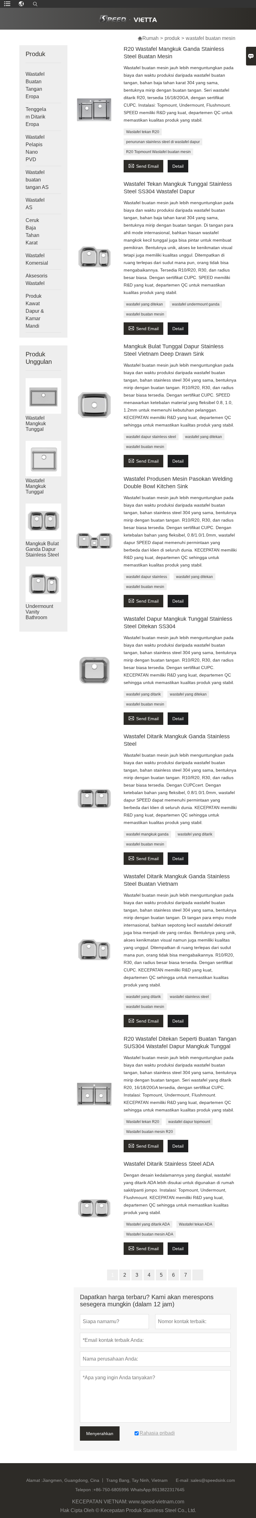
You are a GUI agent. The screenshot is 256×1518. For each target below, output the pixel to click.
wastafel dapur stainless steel (151, 437)
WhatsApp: (141, 1489)
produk (172, 38)
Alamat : (34, 1480)
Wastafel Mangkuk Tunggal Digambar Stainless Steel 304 (42, 492)
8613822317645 (168, 1489)
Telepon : (84, 1489)
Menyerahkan (99, 1433)
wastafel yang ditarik (143, 694)
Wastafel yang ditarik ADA (148, 1224)
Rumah (150, 38)
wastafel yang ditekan (144, 304)
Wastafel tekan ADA (195, 1224)
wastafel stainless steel (189, 997)
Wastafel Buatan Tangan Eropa (35, 85)
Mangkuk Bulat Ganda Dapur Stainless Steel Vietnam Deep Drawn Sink (42, 555)
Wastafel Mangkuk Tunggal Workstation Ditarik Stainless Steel (42, 429)
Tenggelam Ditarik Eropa (36, 117)
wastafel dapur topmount (189, 1122)
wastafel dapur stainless (146, 577)
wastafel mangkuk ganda (147, 834)
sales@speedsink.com (213, 1480)
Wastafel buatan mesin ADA (149, 1234)
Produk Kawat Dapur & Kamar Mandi (35, 311)
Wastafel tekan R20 (142, 132)
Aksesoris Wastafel (36, 279)
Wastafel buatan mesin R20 (149, 1132)
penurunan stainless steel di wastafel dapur (163, 142)
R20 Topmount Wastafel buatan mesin (158, 152)
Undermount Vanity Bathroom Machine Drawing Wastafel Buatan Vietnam (43, 618)
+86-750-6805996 (111, 1489)
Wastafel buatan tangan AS (37, 180)
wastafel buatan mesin (145, 314)
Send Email (143, 165)
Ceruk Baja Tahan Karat (32, 231)
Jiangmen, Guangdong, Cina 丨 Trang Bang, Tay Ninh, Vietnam (105, 1480)
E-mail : (183, 1480)
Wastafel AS (35, 203)
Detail (178, 166)
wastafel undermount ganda (195, 304)
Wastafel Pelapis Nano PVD (35, 148)
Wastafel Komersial (37, 259)
